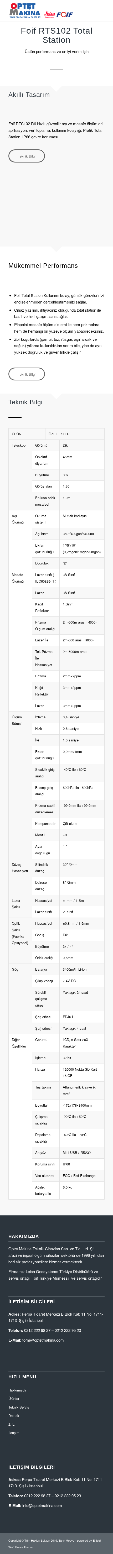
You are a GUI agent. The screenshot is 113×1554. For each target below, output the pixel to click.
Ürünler (13, 1398)
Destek (13, 1415)
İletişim (13, 1432)
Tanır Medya (66, 1540)
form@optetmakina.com (43, 1340)
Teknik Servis (18, 1407)
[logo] (46, 10)
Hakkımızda (17, 1390)
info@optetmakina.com (42, 1505)
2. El (12, 1424)
